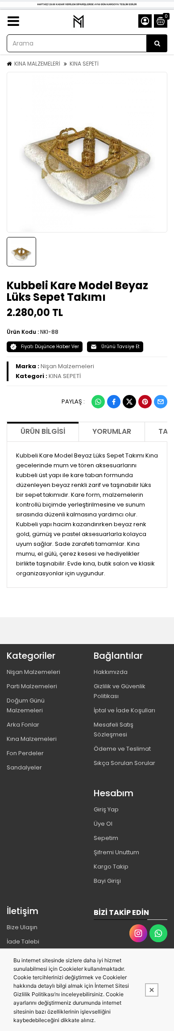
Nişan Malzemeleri (67, 366)
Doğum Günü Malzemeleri (26, 705)
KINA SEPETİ (84, 63)
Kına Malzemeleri (32, 739)
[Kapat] (151, 990)
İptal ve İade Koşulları (124, 710)
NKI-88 (49, 332)
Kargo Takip (111, 866)
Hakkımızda (111, 672)
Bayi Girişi (107, 881)
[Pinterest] (145, 401)
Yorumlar (111, 431)
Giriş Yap (106, 809)
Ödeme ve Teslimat (122, 748)
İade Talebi (23, 941)
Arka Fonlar (23, 724)
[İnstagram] (138, 933)
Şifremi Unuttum (116, 852)
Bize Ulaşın (22, 927)
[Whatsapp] (98, 401)
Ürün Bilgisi (43, 431)
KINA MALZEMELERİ (37, 63)
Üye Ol (103, 823)
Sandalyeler (24, 767)
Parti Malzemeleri (32, 686)
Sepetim (106, 838)
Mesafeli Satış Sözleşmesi (113, 729)
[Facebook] (113, 401)
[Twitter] (129, 401)
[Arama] (157, 43)
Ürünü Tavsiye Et (120, 346)
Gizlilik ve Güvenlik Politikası (119, 691)
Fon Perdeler (25, 753)
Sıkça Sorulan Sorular (124, 763)
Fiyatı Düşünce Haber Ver (50, 346)
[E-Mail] (160, 401)
